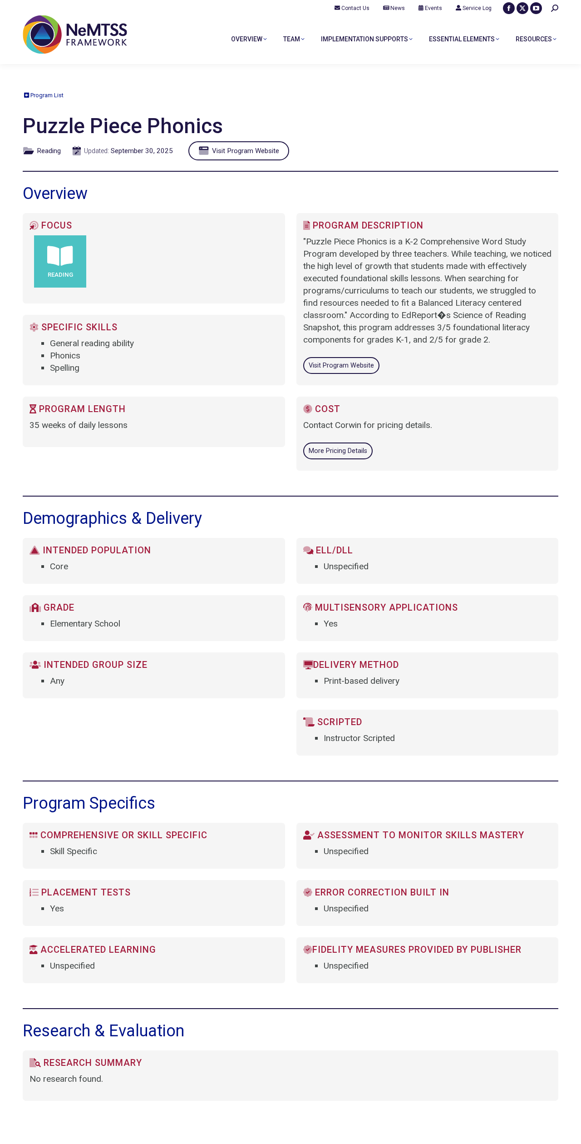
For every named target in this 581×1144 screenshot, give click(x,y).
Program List (46, 95)
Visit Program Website (244, 151)
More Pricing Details (338, 451)
